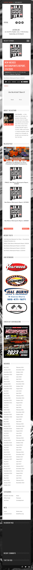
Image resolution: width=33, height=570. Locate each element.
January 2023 (7, 384)
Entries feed (19, 511)
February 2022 (20, 395)
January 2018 (7, 454)
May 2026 (6, 367)
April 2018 (18, 449)
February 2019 (20, 438)
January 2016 (7, 482)
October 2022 (19, 386)
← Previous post (8, 228)
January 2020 (7, 426)
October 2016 (19, 471)
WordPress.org (20, 513)
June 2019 (19, 433)
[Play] (6, 82)
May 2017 (6, 464)
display (6, 86)
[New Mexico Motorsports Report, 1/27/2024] (16, 193)
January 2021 (7, 412)
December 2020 (20, 412)
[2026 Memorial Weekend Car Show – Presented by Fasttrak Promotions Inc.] (16, 154)
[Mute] (22, 82)
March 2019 (7, 438)
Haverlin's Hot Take (8, 495)
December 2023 (20, 369)
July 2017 (6, 461)
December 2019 (20, 426)
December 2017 (20, 454)
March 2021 (7, 409)
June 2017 (19, 461)
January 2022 (7, 398)
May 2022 (6, 393)
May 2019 (6, 435)
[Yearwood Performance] (16, 267)
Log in (5, 511)
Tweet (12, 99)
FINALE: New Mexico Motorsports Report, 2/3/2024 (16, 183)
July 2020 (6, 419)
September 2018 (8, 445)
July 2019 (6, 433)
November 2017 (8, 457)
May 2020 (6, 421)
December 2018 (20, 440)
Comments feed (8, 513)
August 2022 (19, 388)
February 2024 (20, 367)
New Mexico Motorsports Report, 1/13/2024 (14, 250)
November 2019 (8, 428)
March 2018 (7, 452)
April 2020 (18, 421)
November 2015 (20, 482)
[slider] (25, 81)
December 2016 (20, 468)
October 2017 (19, 457)
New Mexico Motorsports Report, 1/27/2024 (16, 202)
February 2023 (20, 381)
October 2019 (19, 428)
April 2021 (18, 407)
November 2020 (8, 414)
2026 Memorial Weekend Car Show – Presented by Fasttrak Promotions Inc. (16, 163)
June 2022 (19, 391)
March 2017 (7, 466)
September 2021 (8, 402)
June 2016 (19, 475)
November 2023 (8, 372)
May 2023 (6, 379)
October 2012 (7, 485)
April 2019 (18, 435)
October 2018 (19, 442)
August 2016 (19, 473)
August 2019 (19, 431)
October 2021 (19, 400)
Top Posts (17, 74)
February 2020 (20, 424)
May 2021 (6, 407)
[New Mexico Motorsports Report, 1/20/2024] (16, 212)
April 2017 (18, 464)
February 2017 (20, 466)
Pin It (20, 99)
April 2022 (18, 393)
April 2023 (18, 379)
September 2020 (8, 417)
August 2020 (19, 417)
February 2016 (20, 480)
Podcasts (12, 74)
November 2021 (8, 400)
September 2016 (8, 473)
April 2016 (18, 478)
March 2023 (7, 381)
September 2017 (8, 459)
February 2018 (20, 452)
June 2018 (19, 447)
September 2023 (8, 374)
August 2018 (19, 445)
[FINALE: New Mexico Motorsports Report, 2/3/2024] (16, 174)
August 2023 (19, 374)
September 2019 (8, 431)
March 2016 (7, 480)
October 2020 (19, 414)
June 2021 (19, 405)
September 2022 (8, 388)
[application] (16, 82)
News (17, 495)
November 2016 (8, 471)
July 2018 (6, 447)
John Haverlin (18, 114)
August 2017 (19, 459)
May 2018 (6, 449)
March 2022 (7, 395)
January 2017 (7, 468)
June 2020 (19, 419)
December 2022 (20, 384)
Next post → (26, 228)
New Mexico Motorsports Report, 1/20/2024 (16, 220)
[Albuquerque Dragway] (16, 281)
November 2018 (8, 442)
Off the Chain (7, 498)
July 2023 (6, 377)
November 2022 (8, 386)
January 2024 (7, 369)
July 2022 (6, 391)
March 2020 (7, 424)
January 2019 (7, 440)
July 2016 (6, 475)
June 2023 (19, 377)
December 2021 (20, 398)
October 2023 (19, 372)
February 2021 (20, 409)
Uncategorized (20, 500)
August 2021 (19, 402)
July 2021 (6, 405)
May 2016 (6, 478)
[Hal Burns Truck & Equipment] (16, 294)
